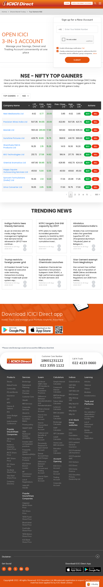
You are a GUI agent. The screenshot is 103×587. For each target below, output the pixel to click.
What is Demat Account (43, 410)
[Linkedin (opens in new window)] (21, 569)
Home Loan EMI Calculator (58, 444)
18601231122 (52, 360)
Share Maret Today (18, 12)
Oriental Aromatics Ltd (14, 162)
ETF (8, 399)
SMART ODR (27, 428)
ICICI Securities (74, 439)
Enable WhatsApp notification (72, 48)
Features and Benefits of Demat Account (43, 436)
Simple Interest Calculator (59, 383)
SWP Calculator (57, 429)
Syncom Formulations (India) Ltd (14, 179)
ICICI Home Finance (73, 470)
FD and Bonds (12, 392)
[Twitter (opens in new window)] (15, 569)
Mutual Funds (12, 385)
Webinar (87, 385)
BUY (87, 114)
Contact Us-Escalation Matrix (27, 418)
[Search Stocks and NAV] (95, 3)
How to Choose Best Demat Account (43, 426)
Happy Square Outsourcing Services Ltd (15, 170)
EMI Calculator (58, 413)
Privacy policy (27, 425)
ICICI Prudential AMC (75, 457)
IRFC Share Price (11, 459)
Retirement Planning (26, 386)
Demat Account (56, 473)
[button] (11, 95)
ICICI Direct (73, 465)
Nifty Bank (73, 411)
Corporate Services (26, 408)
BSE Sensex (73, 394)
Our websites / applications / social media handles (89, 415)
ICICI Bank (73, 430)
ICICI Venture (74, 462)
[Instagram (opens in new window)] (10, 569)
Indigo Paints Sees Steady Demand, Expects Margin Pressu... (15, 227)
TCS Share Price (26, 512)
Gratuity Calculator (57, 417)
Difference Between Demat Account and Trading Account (43, 467)
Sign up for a (77, 19)
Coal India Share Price (27, 529)
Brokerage (26, 382)
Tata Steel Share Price (11, 477)
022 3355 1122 (52, 365)
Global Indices (74, 382)
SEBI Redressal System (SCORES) (26, 435)
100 (96, 194)
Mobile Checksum (88, 431)
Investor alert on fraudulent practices (27, 444)
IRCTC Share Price (12, 454)
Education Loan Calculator (57, 451)
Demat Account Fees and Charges (43, 456)
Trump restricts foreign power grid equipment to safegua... (15, 263)
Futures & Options (10, 407)
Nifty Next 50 (74, 404)
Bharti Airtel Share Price (27, 524)
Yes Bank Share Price (11, 471)
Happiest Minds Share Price (27, 505)
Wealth (25, 400)
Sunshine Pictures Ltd (13, 138)
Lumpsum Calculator (57, 408)
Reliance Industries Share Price (11, 447)
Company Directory (10, 482)
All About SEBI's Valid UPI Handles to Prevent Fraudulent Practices (43, 387)
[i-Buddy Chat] (92, 582)
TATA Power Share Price (27, 518)
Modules (87, 392)
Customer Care (28, 397)
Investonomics (90, 396)
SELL (95, 114)
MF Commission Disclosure (27, 474)
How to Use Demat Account (42, 417)
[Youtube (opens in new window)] (27, 569)
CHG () (41, 105)
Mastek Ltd (8, 130)
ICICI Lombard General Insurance (74, 444)
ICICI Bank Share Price (27, 541)
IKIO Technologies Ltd (13, 154)
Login (67, 3)
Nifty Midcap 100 (73, 399)
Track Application (88, 437)
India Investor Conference (12, 422)
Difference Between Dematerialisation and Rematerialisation (44, 400)
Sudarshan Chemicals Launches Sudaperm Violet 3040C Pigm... (51, 263)
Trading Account (56, 478)
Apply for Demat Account (82, 3)
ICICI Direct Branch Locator (26, 466)
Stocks (9, 382)
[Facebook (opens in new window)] (4, 569)
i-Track (87, 408)
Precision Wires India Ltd (15, 122)
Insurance (11, 396)
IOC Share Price (11, 465)
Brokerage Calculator (57, 423)
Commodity (11, 389)
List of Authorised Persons (88, 424)
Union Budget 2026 (12, 416)
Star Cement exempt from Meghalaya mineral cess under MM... (85, 263)
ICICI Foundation (73, 434)
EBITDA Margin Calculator (59, 396)
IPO (8, 412)
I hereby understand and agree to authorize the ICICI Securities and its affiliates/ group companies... (78, 52)
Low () (79, 105)
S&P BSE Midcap (72, 386)
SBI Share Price (11, 440)
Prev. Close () (60, 105)
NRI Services (27, 404)
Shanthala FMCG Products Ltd (11, 146)
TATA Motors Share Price (27, 535)
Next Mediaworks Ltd (13, 114)
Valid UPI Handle (25, 486)
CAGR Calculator (57, 438)
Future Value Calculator (58, 402)
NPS (8, 403)
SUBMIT (77, 60)
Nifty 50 (72, 414)
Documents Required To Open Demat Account (43, 446)
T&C (83, 48)
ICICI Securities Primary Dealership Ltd (74, 477)
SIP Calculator (58, 433)
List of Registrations (27, 481)
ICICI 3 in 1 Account (57, 467)
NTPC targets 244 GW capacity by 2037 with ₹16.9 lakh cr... (51, 226)
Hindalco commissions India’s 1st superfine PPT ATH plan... (85, 227)
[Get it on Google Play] (92, 569)
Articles (87, 382)
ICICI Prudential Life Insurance (75, 451)
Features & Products (26, 459)
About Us (25, 413)
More (95, 53)
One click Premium (25, 392)
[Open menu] (99, 3)
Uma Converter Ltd (12, 187)
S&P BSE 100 (74, 391)
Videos (87, 389)
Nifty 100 (72, 407)
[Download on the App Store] (74, 569)
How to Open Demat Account (43, 478)
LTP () (34, 105)
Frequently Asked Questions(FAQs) (28, 452)
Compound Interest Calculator (57, 389)
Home (4, 12)
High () (70, 105)
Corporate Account (57, 484)
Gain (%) (49, 105)
